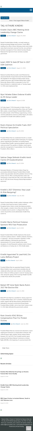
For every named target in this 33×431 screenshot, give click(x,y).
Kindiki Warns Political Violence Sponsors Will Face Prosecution (14, 223)
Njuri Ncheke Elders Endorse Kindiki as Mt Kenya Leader (16, 95)
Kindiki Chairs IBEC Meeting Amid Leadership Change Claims (15, 30)
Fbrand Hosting (20, 426)
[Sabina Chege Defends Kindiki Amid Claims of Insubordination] (17, 167)
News (2, 260)
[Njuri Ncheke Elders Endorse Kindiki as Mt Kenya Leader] (17, 104)
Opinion (3, 195)
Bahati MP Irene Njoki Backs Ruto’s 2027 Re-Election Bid (15, 286)
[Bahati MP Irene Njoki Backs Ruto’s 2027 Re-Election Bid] (17, 295)
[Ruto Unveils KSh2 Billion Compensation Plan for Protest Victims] (17, 327)
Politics (3, 35)
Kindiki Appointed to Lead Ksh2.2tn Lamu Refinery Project (16, 255)
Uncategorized (5, 324)
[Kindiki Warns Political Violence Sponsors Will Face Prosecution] (17, 232)
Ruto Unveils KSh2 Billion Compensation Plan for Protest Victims (14, 318)
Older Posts (5, 348)
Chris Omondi (12, 35)
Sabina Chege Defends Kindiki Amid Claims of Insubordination (16, 158)
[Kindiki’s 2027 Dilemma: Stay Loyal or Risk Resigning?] (17, 199)
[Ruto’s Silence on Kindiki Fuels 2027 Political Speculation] (17, 135)
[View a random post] (1, 10)
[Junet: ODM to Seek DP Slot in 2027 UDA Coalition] (17, 72)
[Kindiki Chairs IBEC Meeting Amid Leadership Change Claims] (17, 39)
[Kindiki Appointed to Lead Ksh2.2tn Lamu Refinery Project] (17, 264)
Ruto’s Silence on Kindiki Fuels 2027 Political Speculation (16, 126)
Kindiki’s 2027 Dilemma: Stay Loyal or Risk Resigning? (15, 190)
